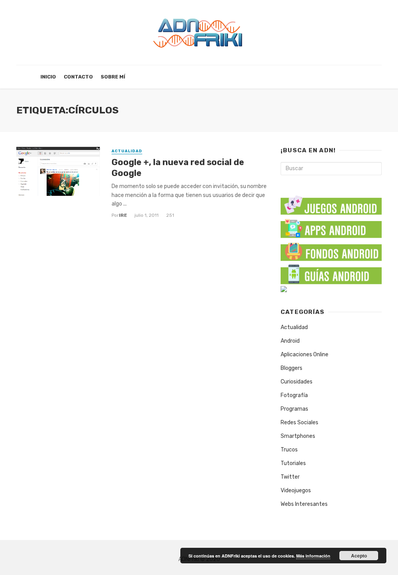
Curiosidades (296, 381)
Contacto (78, 77)
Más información (313, 556)
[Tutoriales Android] (331, 273)
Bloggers (291, 368)
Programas (294, 409)
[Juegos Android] (331, 202)
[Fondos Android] (331, 250)
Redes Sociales (299, 422)
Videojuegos (296, 490)
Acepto (359, 555)
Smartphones (298, 436)
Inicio (48, 77)
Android (290, 341)
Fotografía (294, 395)
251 (170, 215)
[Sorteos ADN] (284, 289)
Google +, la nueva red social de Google (178, 167)
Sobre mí (113, 77)
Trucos (289, 449)
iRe (123, 215)
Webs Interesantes (304, 504)
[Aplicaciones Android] (331, 226)
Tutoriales (293, 463)
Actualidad (127, 151)
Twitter (290, 477)
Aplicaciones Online (304, 354)
